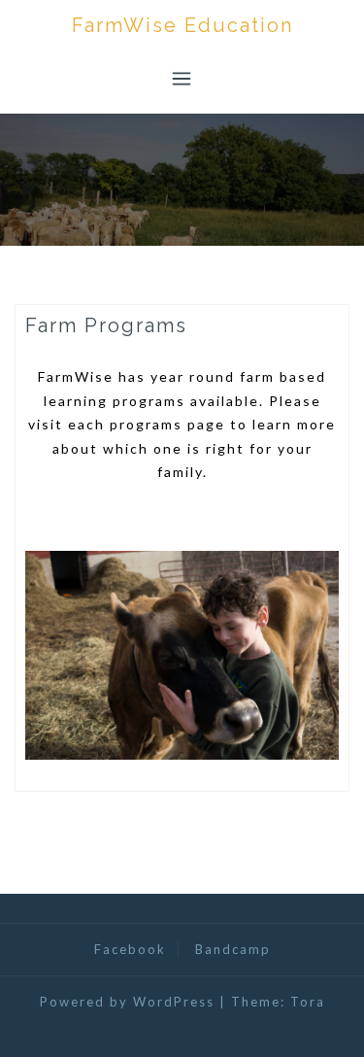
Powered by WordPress (127, 1001)
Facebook (130, 949)
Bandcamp (233, 949)
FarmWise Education (182, 25)
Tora (307, 1001)
